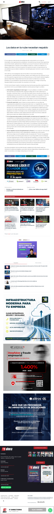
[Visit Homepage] (22, 2)
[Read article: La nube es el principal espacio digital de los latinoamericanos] (43, 219)
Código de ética (14, 497)
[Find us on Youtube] (8, 501)
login (9, 234)
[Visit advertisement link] (27, 171)
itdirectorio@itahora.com (6, 483)
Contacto (16, 498)
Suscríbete (44, 2)
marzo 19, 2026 (8, 229)
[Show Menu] (4, 2)
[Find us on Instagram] (10, 501)
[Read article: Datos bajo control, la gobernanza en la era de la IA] (27, 219)
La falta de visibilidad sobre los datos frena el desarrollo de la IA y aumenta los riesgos (12, 209)
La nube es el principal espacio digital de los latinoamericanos (41, 225)
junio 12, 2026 (23, 213)
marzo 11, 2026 (23, 227)
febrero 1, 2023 (25, 50)
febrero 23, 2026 (39, 228)
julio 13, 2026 (7, 211)
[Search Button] (39, 2)
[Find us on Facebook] (1, 501)
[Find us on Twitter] (3, 501)
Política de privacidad (5, 497)
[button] (50, 510)
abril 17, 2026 (38, 213)
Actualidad (8, 204)
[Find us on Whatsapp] (13, 501)
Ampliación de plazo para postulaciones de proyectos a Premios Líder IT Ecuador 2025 (29, 266)
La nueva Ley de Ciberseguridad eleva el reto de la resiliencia (24, 281)
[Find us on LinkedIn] (5, 501)
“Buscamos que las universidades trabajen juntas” (21, 271)
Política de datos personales (7, 498)
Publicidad (16, 495)
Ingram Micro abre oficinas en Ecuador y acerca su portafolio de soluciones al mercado (29, 276)
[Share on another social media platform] (48, 54)
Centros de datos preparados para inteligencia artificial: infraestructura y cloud (27, 286)
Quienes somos (4, 495)
